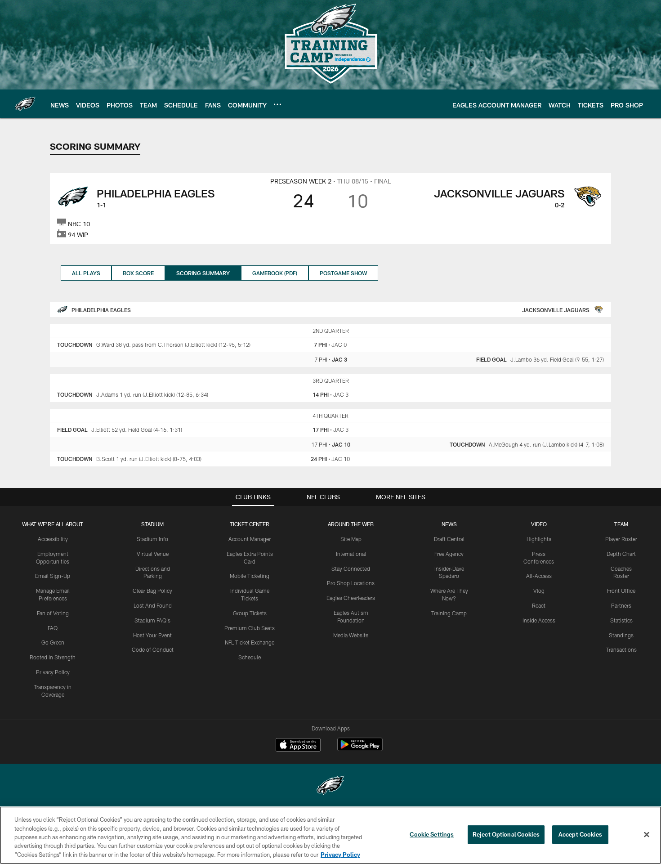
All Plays (86, 273)
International (351, 554)
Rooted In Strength (53, 657)
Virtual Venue (153, 554)
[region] (330, 835)
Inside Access (539, 620)
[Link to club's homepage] (25, 104)
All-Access (539, 576)
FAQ (53, 628)
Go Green (52, 642)
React (538, 605)
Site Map (351, 539)
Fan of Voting (53, 613)
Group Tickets (250, 613)
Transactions (621, 649)
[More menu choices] (277, 104)
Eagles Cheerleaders (350, 598)
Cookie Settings (432, 834)
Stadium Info (152, 539)
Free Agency (449, 554)
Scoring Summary (203, 273)
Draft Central (449, 539)
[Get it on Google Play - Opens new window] (360, 749)
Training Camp (449, 613)
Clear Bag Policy (152, 590)
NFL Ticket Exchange (249, 642)
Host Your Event (152, 635)
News (449, 524)
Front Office (621, 590)
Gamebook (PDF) (274, 273)
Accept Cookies (580, 834)
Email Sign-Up (52, 576)
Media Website (350, 635)
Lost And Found (153, 605)
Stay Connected (350, 568)
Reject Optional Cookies (506, 834)
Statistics (621, 620)
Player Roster (621, 539)
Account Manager (249, 539)
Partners (621, 605)
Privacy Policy (53, 672)
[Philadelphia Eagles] (330, 786)
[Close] (647, 835)
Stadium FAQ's (152, 620)
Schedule (249, 657)
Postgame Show (343, 273)
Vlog (539, 590)
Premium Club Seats (249, 628)
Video (539, 524)
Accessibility (53, 539)
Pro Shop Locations (351, 583)
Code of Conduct (153, 649)
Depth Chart (621, 554)
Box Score (138, 273)
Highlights (539, 539)
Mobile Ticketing (249, 576)
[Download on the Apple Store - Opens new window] (298, 745)
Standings (621, 635)
